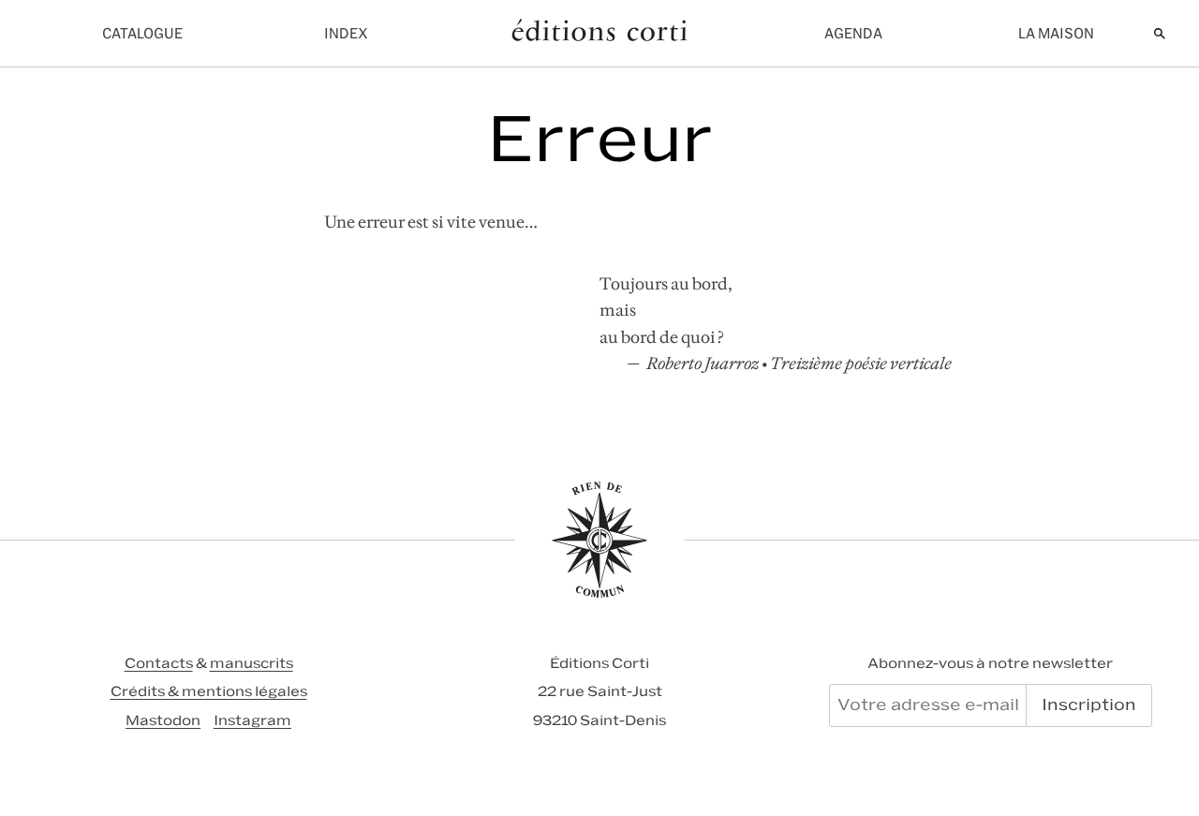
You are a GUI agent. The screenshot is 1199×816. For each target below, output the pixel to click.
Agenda (853, 33)
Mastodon (163, 720)
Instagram (252, 720)
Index (346, 33)
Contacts (159, 663)
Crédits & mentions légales (209, 691)
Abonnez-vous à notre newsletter (990, 663)
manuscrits (251, 663)
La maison (1056, 33)
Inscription (1089, 704)
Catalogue (142, 33)
